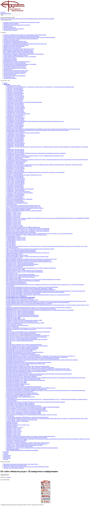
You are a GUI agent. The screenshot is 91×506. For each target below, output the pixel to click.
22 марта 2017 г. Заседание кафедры (15, 137)
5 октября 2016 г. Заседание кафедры (15, 187)
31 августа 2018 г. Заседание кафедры (15, 183)
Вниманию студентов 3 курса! (13, 220)
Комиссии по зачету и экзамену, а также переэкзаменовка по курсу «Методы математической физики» (31, 268)
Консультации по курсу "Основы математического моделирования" (22, 275)
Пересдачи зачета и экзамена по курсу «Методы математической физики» (24, 344)
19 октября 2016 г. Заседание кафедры (15, 120)
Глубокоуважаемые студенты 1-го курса (16, 237)
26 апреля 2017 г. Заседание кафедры (15, 151)
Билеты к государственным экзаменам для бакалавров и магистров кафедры (24, 208)
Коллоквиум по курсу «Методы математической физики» (20, 265)
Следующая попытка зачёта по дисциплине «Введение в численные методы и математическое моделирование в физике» (35, 401)
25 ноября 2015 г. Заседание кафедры (15, 145)
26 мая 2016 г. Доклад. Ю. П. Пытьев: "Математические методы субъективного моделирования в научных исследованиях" (36, 153)
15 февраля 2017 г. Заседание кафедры (15, 107)
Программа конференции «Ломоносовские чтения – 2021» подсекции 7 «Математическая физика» (30, 367)
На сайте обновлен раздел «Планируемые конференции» (20, 297)
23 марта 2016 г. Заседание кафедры (15, 140)
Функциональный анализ (9, 74)
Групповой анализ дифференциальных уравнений (15, 42)
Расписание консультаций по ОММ (14, 385)
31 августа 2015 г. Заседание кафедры (15, 180)
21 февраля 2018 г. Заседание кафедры (15, 136)
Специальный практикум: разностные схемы (14, 66)
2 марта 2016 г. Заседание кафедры (14, 123)
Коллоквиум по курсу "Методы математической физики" (20, 262)
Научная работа (25, 18)
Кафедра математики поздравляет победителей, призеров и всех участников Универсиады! (28, 260)
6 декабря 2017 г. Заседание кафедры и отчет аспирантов (20, 188)
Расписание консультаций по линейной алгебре (17, 384)
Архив (49, 18)
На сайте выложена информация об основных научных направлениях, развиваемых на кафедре (29, 288)
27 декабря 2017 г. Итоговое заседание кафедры (17, 157)
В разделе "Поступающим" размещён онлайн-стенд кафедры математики (24, 210)
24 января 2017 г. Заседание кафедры (15, 144)
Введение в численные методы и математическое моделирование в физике (21, 22)
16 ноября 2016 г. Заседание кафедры (15, 111)
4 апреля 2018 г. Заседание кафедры (15, 185)
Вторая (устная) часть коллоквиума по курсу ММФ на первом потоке (23, 227)
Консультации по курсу (12, 273)
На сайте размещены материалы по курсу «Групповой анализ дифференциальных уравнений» (29, 303)
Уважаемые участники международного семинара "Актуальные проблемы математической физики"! (30, 436)
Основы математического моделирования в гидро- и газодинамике (19, 56)
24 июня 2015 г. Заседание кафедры (14, 141)
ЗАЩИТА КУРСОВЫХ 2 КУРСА (14, 254)
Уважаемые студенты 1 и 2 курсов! (14, 427)
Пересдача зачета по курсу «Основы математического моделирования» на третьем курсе (27, 335)
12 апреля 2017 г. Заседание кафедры (15, 97)
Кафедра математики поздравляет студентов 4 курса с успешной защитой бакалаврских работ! (29, 261)
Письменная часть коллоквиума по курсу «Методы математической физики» (25, 352)
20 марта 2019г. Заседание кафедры (14, 126)
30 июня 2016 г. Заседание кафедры (14, 176)
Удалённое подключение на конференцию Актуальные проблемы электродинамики (26, 437)
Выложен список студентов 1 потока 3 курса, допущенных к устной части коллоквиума (27, 229)
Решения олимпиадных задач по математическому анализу (20, 396)
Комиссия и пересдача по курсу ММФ (15, 269)
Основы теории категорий (9, 57)
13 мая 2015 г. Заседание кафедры (14, 100)
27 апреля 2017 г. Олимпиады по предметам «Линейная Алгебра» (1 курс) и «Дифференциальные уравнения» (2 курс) (35, 155)
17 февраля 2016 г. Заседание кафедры (15, 114)
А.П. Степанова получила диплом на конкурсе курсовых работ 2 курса (23, 206)
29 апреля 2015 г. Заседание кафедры (15, 167)
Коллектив (14, 18)
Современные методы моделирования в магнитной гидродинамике (19, 64)
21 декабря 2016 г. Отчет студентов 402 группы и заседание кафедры (23, 132)
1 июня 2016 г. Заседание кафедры (14, 88)
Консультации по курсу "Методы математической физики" (20, 274)
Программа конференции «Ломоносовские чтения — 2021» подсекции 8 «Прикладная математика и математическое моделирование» (39, 370)
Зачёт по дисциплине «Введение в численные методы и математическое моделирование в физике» (30, 248)
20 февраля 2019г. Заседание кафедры (15, 131)
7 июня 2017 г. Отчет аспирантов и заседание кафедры (19, 192)
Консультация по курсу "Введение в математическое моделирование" (23, 280)
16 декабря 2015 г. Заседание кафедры (15, 108)
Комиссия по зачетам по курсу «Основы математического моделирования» (24, 270)
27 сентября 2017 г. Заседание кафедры (15, 162)
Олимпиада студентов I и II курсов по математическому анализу (22, 321)
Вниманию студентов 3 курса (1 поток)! (16, 219)
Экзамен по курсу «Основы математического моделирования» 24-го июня (24, 445)
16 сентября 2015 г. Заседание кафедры (15, 112)
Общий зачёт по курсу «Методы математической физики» (20, 313)
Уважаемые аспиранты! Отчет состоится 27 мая (17, 424)
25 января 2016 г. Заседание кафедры (15, 149)
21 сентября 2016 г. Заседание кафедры (15, 135)
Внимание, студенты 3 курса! (13, 214)
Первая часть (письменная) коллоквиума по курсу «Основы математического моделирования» (29, 327)
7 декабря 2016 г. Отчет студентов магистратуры (18, 191)
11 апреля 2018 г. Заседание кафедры (15, 93)
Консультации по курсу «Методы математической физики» (20, 276)
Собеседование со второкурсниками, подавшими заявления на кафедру (23, 405)
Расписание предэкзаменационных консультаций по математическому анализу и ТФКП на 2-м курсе (30, 387)
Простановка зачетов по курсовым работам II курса (18, 372)
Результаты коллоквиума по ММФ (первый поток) (18, 395)
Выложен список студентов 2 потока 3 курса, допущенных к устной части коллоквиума (27, 231)
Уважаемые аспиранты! (12, 422)
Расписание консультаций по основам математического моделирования (23, 386)
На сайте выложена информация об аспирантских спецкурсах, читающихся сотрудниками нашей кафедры (32, 287)
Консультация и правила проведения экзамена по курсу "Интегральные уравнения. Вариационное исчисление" (33, 279)
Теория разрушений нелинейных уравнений (14, 73)
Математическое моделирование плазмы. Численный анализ (18, 50)
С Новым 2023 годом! (11, 398)
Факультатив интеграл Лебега (13, 85)
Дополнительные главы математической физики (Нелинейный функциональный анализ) (25, 43)
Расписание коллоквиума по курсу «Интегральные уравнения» (21, 376)
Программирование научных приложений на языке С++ (17, 61)
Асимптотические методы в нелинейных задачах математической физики (21, 36)
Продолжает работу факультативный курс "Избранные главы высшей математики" (26, 371)
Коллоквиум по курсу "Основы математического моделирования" (22, 264)
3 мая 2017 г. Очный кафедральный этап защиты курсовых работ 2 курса (24, 174)
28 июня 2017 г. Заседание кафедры (14, 163)
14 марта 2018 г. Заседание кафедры (15, 103)
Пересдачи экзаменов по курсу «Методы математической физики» (22, 347)
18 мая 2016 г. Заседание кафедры (14, 116)
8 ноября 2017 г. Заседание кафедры (15, 197)
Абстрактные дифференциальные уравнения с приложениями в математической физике (24, 34)
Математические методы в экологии (12, 47)
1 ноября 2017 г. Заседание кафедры (15, 90)
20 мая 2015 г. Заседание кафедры (14, 127)
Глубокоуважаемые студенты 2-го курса (16, 238)
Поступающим (39, 18)
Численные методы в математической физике (14, 75)
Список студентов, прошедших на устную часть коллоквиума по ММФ (23, 413)
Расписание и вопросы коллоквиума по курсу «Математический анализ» (24, 375)
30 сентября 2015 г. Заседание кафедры (15, 178)
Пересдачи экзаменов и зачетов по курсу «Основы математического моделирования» (27, 345)
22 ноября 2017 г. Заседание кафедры (15, 139)
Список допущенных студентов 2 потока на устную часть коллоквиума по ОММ (26, 408)
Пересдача (8, 330)
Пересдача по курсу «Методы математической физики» (19, 340)
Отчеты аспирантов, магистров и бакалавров (17, 325)
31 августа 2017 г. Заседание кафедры (15, 182)
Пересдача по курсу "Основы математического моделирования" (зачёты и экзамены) (26, 339)
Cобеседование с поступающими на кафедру (17, 203)
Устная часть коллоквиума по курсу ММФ (16, 440)
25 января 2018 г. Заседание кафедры (15, 150)
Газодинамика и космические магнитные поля (14, 41)
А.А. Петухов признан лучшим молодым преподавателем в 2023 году (23, 205)
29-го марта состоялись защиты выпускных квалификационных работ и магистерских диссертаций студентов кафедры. (35, 172)
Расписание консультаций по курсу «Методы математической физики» (23, 379)
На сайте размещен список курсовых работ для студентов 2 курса (22, 299)
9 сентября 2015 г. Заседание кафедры (15, 201)
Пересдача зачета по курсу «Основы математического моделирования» (23, 334)
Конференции (32, 18)
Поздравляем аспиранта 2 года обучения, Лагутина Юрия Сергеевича (23, 354)
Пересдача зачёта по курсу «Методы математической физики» (21, 333)
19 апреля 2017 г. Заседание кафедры (15, 118)
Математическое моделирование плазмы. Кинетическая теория (18, 48)
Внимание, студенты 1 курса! (13, 211)
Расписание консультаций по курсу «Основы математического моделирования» (25, 380)
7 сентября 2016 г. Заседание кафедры (15, 195)
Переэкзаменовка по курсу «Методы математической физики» (21, 349)
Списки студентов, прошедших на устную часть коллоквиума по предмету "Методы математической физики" (33, 407)
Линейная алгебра (7, 26)
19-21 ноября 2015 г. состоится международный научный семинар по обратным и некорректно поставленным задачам (35, 121)
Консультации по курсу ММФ (13, 278)
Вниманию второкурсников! (13, 217)
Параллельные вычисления (10, 60)
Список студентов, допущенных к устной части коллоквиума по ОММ (23, 412)
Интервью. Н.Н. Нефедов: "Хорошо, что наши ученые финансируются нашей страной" (27, 256)
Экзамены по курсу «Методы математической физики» (19, 446)
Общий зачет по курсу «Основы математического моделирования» (22, 315)
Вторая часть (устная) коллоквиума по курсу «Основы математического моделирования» (28, 228)
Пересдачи (8, 342)
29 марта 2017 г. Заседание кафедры (15, 169)
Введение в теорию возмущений (11, 40)
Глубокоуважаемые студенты (13, 236)
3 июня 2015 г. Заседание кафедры (14, 173)
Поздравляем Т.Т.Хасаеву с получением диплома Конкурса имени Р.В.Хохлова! (25, 363)
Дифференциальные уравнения (11, 23)
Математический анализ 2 (9, 27)
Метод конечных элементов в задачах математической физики (18, 52)
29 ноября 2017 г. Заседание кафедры (15, 171)
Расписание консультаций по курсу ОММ (16, 381)
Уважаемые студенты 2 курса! (13, 428)
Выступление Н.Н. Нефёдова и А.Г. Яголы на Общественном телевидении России (26, 234)
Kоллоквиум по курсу (11, 204)
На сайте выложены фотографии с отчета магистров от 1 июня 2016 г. (23, 293)
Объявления (3, 18)
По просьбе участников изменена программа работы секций (21, 353)
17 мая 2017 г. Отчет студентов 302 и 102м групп (18, 113)
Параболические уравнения (10, 59)
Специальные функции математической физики (15, 65)
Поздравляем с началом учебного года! (15, 361)
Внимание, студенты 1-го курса (14, 213)
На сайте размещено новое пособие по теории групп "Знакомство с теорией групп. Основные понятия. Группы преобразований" (37, 302)
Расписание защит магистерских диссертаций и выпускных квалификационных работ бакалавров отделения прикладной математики (39, 373)
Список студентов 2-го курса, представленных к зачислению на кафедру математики (27, 410)
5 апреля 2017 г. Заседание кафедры (15, 186)
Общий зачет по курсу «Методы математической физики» (20, 311)
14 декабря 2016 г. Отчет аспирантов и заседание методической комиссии (24, 102)
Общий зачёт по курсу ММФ (13, 317)
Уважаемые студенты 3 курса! (13, 432)
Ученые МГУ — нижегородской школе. (16, 441)
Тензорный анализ (7, 69)
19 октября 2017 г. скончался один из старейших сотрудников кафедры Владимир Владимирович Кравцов (32, 447)
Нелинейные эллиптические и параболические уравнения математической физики (23, 54)
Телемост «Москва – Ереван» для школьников (17, 421)
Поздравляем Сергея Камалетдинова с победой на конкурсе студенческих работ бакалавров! (28, 362)
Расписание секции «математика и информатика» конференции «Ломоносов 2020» (26, 389)
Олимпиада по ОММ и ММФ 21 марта (15, 319)
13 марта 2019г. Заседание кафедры (14, 99)
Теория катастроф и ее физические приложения (15, 71)
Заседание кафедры (11, 241)
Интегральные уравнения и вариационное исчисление (16, 25)
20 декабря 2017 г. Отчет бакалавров (15, 125)
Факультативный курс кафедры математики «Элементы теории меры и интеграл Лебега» (28, 442)
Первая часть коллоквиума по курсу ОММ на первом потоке (21, 329)
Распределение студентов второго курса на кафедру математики (21, 393)
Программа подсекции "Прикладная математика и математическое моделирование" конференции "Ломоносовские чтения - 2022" (38, 368)
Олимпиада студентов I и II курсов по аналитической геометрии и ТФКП (24, 320)
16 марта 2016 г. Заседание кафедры (15, 109)
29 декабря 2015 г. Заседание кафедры (15, 168)
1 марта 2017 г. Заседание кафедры (14, 89)
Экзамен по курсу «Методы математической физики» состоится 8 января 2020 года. (26, 444)
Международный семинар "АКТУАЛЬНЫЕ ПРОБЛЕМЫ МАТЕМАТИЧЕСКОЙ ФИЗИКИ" (22, 449)
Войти (52, 18)
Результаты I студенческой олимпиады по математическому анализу (22, 394)
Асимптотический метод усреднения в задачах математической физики (20, 38)
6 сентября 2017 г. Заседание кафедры (15, 190)
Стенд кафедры (10, 416)
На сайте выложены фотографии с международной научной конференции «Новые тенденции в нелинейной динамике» (35, 292)
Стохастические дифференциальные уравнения (15, 68)
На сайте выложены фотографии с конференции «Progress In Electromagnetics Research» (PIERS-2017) (30, 289)
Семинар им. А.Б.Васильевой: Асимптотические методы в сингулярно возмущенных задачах (26, 466)
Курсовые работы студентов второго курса (16, 283)
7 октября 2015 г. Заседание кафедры (15, 194)
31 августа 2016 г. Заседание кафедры (15, 181)
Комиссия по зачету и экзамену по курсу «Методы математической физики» (24, 271)
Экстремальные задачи (8, 77)
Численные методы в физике (10, 30)
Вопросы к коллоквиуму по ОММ (14, 225)
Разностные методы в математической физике (14, 62)
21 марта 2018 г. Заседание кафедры (15, 134)
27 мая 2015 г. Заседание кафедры (14, 158)
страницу (8, 477)
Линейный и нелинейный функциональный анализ (16, 45)
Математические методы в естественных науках (15, 465)
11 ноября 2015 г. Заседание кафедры (15, 95)
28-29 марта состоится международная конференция (19, 166)
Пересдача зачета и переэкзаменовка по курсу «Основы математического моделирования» (28, 331)
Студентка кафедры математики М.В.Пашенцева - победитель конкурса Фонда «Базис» (27, 417)
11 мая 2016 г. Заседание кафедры (14, 94)
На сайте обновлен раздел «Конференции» (16, 296)
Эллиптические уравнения (9, 78)
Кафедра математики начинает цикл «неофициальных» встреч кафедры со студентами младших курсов (31, 259)
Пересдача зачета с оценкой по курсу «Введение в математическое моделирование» (26, 336)
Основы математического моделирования (13, 28)
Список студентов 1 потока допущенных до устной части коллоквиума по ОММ (26, 409)
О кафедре (9, 18)
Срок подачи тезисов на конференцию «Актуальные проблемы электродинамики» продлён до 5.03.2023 (31, 414)
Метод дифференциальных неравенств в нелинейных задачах (18, 51)
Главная (5, 83)
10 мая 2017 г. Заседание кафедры (14, 92)
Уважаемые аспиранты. (12, 426)
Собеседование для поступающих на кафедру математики (20, 403)
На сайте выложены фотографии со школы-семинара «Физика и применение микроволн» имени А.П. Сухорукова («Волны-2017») (38, 294)
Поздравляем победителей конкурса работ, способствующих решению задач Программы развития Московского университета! (37, 357)
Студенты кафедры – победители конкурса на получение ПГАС (21, 419)
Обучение (19, 18)
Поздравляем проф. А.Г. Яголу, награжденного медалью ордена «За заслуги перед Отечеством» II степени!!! (32, 358)
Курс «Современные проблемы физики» (16, 282)
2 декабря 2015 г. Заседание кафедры (15, 122)
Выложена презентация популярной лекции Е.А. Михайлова (21, 232)
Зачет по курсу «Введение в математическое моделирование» (21, 250)
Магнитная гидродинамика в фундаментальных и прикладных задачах (20, 464)
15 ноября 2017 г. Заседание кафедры (15, 106)
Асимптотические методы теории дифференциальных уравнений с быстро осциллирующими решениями (29, 37)
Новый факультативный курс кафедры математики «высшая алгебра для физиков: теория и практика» (31, 308)
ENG (4, 12)
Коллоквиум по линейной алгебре (14, 266)
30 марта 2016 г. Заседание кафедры (15, 177)
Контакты (45, 18)
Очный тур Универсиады (12, 326)
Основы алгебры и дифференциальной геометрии (15, 55)
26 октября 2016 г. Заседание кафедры (15, 154)
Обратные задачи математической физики (13, 468)
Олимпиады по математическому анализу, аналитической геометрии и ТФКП (25, 322)
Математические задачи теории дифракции (13, 46)
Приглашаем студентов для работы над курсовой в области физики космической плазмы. (28, 366)
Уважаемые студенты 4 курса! (13, 435)
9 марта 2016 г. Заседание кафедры (14, 200)
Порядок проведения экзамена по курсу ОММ (17, 364)
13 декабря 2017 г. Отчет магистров (14, 98)
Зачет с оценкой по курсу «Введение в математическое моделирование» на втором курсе (27, 252)
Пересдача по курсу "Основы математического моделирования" (21, 338)
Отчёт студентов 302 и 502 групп (14, 324)
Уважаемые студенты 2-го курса (14, 431)
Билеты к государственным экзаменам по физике (18, 209)
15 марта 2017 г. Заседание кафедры (15, 104)
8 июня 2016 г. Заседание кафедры (14, 196)
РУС (2, 12)
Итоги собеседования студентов (14, 257)
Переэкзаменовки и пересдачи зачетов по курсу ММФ (19, 350)
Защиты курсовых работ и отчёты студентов (17, 255)
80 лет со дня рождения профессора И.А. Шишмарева (19, 199)
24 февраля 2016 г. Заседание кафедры (15, 143)
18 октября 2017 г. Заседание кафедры (15, 117)
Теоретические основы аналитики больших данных (16, 70)
